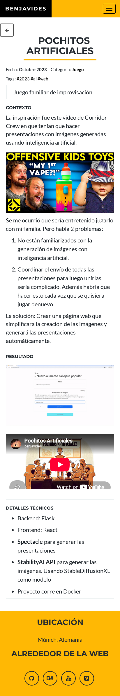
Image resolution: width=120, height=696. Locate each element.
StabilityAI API (36, 561)
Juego (78, 69)
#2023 (23, 78)
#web (43, 78)
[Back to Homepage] (7, 30)
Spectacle (30, 541)
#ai (34, 78)
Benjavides (25, 9)
